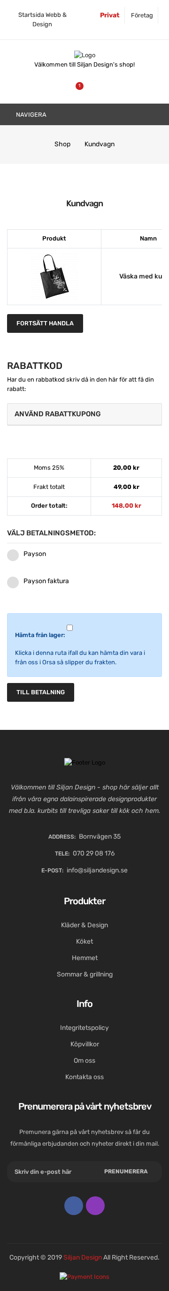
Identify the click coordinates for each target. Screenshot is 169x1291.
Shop (62, 144)
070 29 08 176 (94, 853)
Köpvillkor (84, 1044)
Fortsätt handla (45, 323)
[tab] (84, 414)
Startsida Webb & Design (42, 19)
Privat (110, 15)
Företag (142, 15)
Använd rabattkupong (58, 414)
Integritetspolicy (84, 1028)
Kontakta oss (84, 1077)
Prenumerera (126, 1171)
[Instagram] (95, 1205)
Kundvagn (99, 144)
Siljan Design (82, 1257)
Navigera (30, 114)
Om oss (84, 1061)
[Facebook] (73, 1205)
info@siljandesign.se (97, 870)
